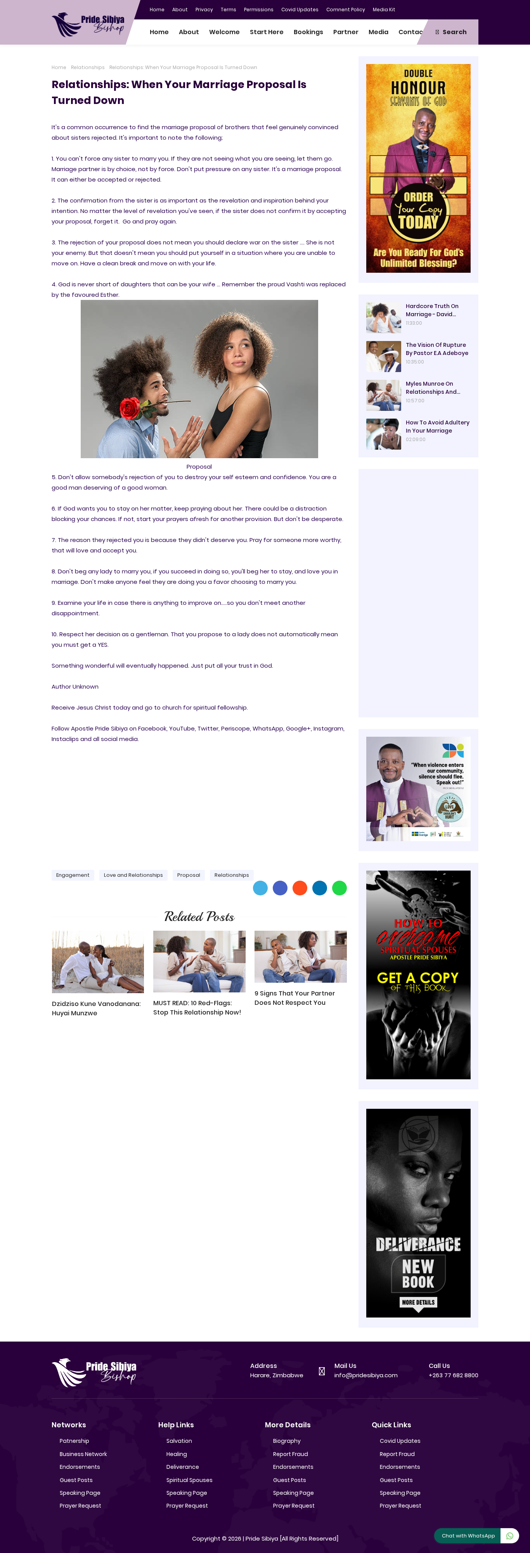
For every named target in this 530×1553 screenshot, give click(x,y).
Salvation (179, 1441)
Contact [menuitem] (412, 32)
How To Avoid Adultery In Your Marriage (437, 427)
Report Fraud (290, 1454)
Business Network (83, 1454)
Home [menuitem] (159, 32)
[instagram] (457, 9)
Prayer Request (80, 1506)
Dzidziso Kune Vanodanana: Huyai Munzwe (96, 1008)
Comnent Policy (345, 9)
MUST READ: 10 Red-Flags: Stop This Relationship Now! (197, 1008)
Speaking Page (80, 1493)
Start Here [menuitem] (267, 32)
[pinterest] (472, 9)
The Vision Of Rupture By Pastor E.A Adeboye (437, 349)
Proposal (188, 875)
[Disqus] (199, 1134)
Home (157, 9)
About (180, 9)
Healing (176, 1454)
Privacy (204, 9)
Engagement (73, 875)
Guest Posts (76, 1480)
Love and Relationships (133, 875)
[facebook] (426, 9)
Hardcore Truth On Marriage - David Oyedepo (432, 310)
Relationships (88, 67)
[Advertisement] (199, 803)
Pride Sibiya (262, 1538)
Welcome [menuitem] (224, 32)
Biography (287, 1441)
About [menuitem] (189, 32)
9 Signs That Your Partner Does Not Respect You (295, 998)
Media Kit (384, 9)
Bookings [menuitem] (308, 32)
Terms (228, 9)
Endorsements (80, 1467)
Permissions (259, 9)
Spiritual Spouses (189, 1480)
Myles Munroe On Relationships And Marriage (431, 388)
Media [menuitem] (378, 32)
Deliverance (182, 1467)
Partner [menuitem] (346, 32)
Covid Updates (300, 9)
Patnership (74, 1441)
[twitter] (441, 9)
